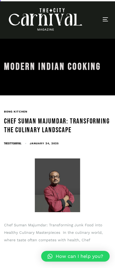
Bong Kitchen (15, 111)
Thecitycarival (12, 143)
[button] (75, 256)
